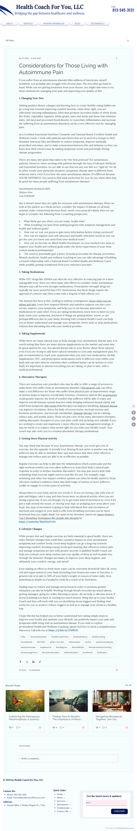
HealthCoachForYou (59, 637)
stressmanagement (29, 652)
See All (128, 685)
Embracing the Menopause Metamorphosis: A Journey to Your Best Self (24, 718)
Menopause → (64, 804)
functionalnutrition (38, 637)
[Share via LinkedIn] (33, 661)
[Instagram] (134, 419)
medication (102, 652)
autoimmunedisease (104, 642)
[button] (128, 40)
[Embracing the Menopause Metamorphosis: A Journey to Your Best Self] (25, 701)
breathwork (88, 652)
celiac (23, 637)
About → (61, 797)
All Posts (10, 40)
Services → (62, 801)
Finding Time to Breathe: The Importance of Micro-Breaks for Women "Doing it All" (68, 718)
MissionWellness (80, 637)
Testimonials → (64, 808)
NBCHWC (41, 642)
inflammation (74, 642)
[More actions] (116, 58)
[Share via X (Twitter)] (27, 661)
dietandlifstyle (78, 647)
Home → (61, 794)
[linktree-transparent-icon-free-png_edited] (134, 406)
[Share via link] (40, 661)
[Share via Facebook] (20, 661)
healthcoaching (98, 637)
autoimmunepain (28, 647)
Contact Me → (64, 811)
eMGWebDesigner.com (125, 828)
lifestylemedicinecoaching (100, 647)
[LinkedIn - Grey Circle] (134, 425)
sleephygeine (61, 647)
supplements (45, 647)
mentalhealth (26, 642)
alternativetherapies (50, 652)
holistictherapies (71, 652)
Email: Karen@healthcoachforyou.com (26, 797)
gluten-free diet (57, 642)
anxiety (88, 642)
